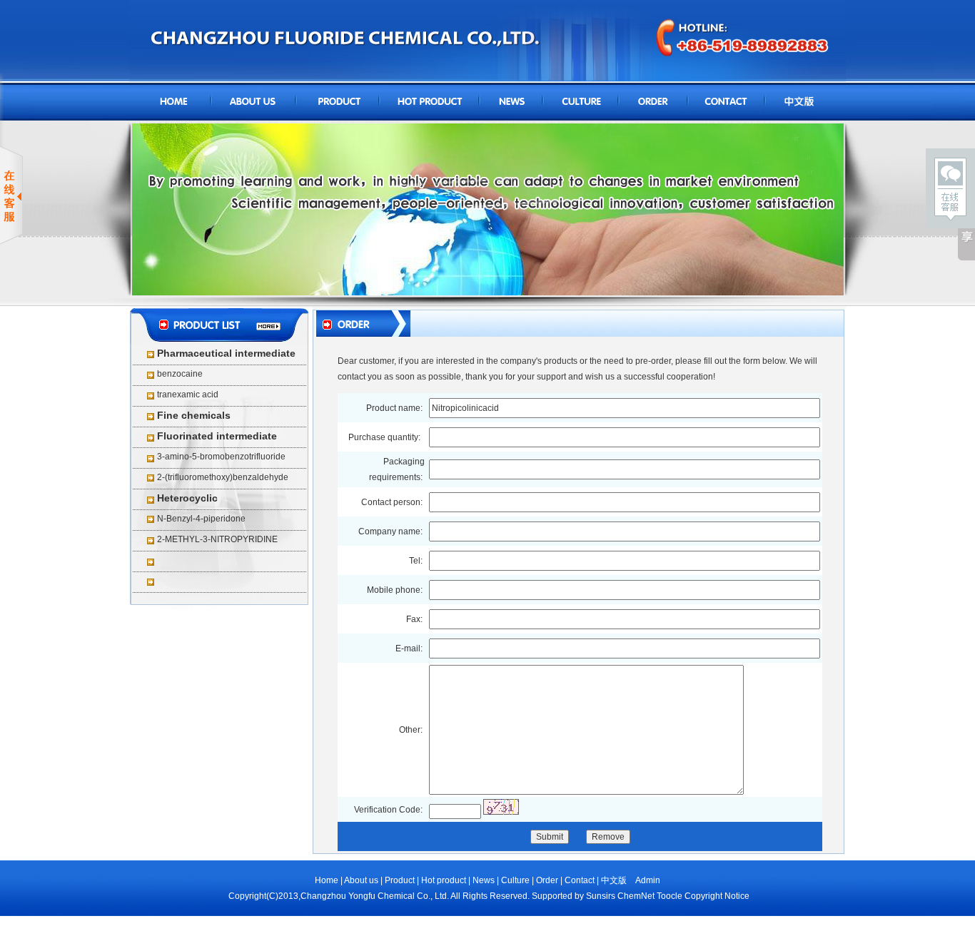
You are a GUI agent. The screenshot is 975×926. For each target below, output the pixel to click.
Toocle (669, 896)
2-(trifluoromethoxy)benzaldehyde (222, 477)
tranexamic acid (187, 395)
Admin (647, 880)
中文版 (614, 880)
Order (547, 880)
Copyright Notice (716, 896)
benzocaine (180, 374)
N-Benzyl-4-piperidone (201, 519)
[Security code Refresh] (501, 807)
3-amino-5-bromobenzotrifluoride (221, 457)
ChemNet (636, 896)
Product (400, 880)
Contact (580, 880)
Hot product (444, 880)
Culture (515, 880)
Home (326, 880)
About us (362, 880)
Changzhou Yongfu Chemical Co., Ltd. (374, 896)
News (484, 880)
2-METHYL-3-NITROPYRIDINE (217, 539)
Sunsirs (600, 896)
